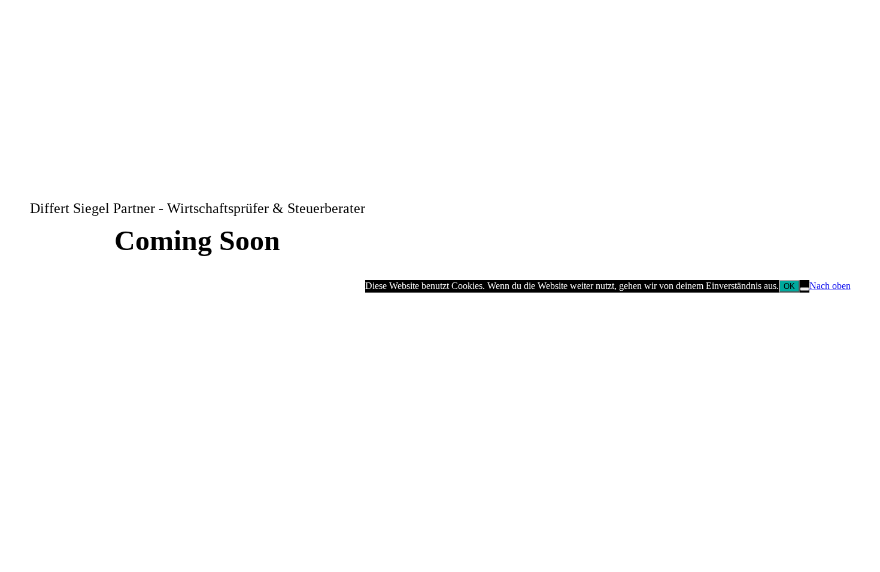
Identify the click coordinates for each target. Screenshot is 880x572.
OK (789, 286)
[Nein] (804, 289)
